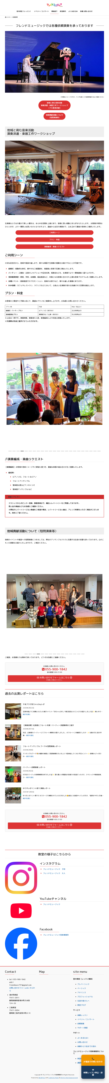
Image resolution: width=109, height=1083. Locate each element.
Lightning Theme (54, 1078)
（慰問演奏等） (54, 116)
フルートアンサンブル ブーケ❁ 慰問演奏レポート (42, 746)
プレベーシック (83, 984)
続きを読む (26, 714)
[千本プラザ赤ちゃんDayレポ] (13, 711)
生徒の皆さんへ (83, 1001)
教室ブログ (81, 1005)
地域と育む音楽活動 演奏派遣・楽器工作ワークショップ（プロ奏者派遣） (54, 105)
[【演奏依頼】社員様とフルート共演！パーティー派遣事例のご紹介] (13, 732)
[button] (101, 389)
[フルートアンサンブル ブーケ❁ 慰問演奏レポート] (13, 753)
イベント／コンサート (85, 1019)
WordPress (42, 1078)
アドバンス (81, 992)
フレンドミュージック (51, 904)
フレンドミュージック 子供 (54, 869)
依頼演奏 (80, 1023)
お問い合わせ (82, 1042)
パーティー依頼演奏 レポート (34, 767)
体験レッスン (82, 1015)
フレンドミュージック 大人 (54, 873)
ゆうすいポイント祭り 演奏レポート (37, 788)
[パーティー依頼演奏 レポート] (13, 774)
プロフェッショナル (85, 996)
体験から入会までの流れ (86, 1046)
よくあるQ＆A (82, 1038)
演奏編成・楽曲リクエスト (54, 246)
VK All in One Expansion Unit (69, 1078)
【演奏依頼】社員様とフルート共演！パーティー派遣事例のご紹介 (48, 725)
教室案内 (80, 1058)
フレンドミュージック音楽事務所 (56, 935)
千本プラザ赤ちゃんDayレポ (33, 704)
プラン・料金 (54, 239)
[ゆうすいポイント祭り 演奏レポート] (13, 795)
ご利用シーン (54, 232)
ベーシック (81, 988)
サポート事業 (82, 1028)
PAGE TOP (105, 1048)
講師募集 (80, 1063)
